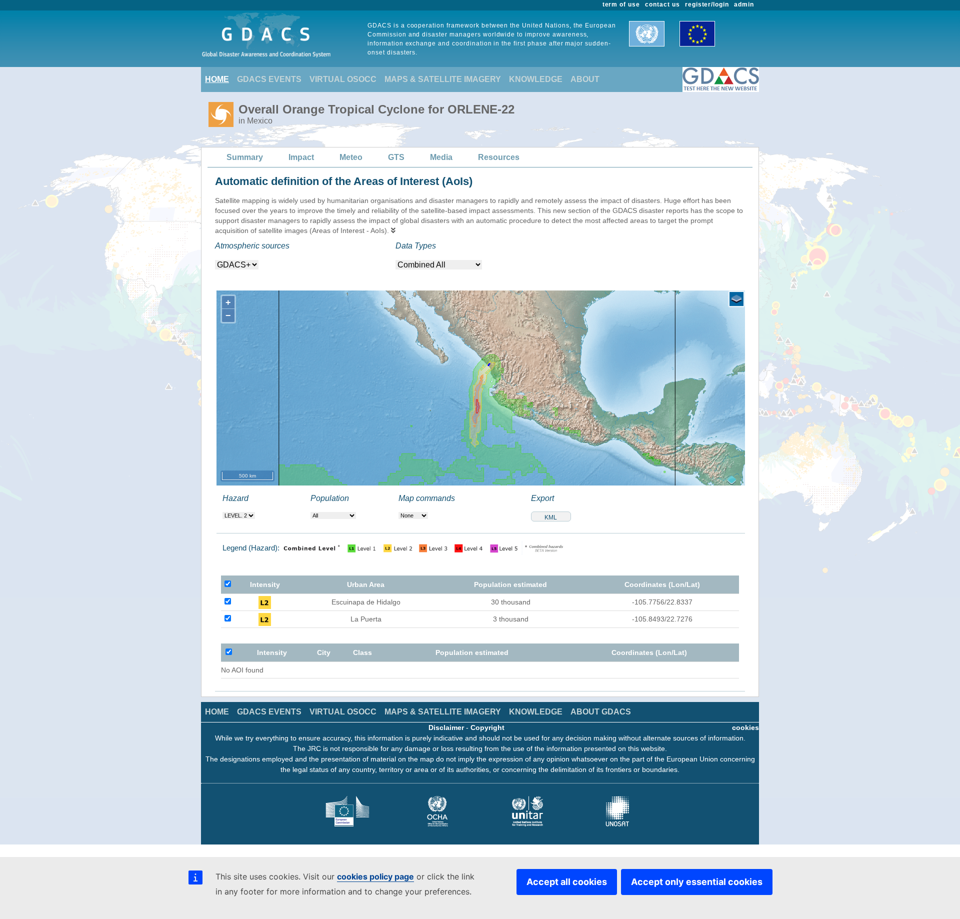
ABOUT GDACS (600, 712)
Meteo (351, 157)
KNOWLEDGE (535, 79)
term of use (621, 4)
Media (441, 157)
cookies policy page (375, 877)
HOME (217, 79)
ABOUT (585, 79)
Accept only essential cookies (696, 881)
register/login (707, 4)
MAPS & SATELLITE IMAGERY (442, 79)
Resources (499, 157)
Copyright (487, 728)
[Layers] (736, 299)
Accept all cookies (566, 881)
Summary (244, 157)
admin (744, 4)
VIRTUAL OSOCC (343, 79)
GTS (396, 157)
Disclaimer (446, 728)
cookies (745, 728)
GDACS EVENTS (269, 79)
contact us (662, 4)
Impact (301, 157)
